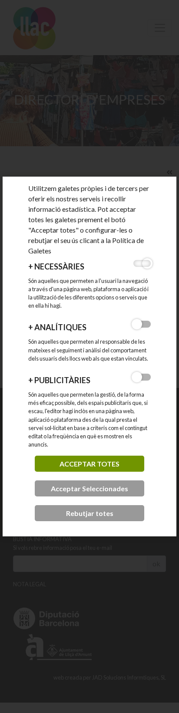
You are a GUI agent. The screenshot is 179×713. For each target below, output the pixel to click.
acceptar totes (89, 464)
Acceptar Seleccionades (89, 488)
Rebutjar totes (89, 513)
